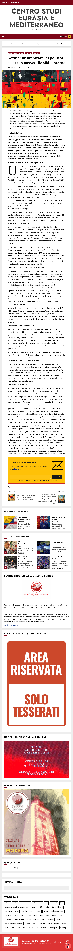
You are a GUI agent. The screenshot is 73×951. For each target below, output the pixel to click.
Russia (28, 923)
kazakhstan (8, 919)
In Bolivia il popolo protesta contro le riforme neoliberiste (60, 563)
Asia (65, 517)
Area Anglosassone (24, 519)
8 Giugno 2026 (57, 552)
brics (61, 903)
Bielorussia (54, 903)
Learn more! (18, 469)
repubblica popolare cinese (14, 923)
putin (58, 919)
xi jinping (63, 928)
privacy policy (39, 480)
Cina (61, 542)
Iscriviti (69, 36)
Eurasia (38, 911)
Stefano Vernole (53, 923)
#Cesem (7, 903)
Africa (15, 903)
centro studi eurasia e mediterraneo (16, 907)
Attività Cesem (22, 542)
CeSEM (40, 907)
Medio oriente (19, 919)
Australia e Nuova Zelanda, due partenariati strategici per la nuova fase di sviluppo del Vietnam (60, 527)
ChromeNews (58, 942)
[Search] (66, 36)
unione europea (28, 928)
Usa (37, 928)
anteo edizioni (37, 903)
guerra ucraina (32, 915)
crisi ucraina (8, 911)
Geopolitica (8, 915)
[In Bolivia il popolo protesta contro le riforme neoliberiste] (43, 562)
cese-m (33, 907)
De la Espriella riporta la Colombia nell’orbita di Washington (26, 527)
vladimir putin (53, 928)
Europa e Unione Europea (16, 53)
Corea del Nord (57, 907)
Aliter (19, 557)
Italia (19, 546)
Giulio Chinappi (20, 915)
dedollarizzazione (27, 911)
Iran (47, 915)
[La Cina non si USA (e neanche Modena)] (43, 547)
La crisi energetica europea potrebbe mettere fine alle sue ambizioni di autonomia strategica (26, 565)
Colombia (21, 521)
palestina (51, 919)
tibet (6, 928)
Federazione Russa (57, 911)
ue (19, 928)
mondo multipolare (33, 919)
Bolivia (63, 557)
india (41, 915)
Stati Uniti (42, 923)
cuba (17, 911)
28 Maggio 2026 (58, 568)
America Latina (22, 517)
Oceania (54, 519)
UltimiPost (36, 53)
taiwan (64, 923)
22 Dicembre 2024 (14, 67)
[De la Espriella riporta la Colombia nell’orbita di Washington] (10, 522)
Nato (43, 919)
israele (54, 915)
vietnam (43, 928)
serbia (35, 923)
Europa (46, 911)
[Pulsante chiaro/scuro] (62, 36)
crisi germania (16, 487)
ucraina (13, 928)
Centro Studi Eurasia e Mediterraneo (36, 18)
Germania (28, 53)
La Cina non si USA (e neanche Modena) (60, 548)
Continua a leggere (11, 625)
